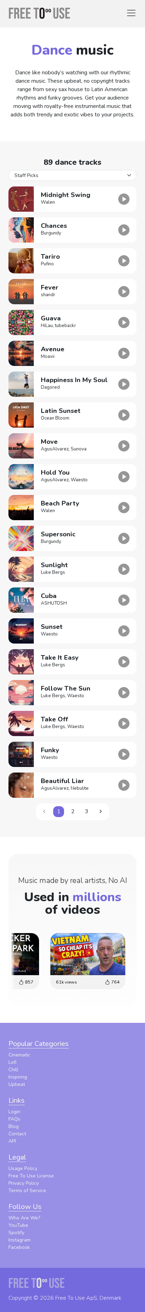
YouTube (18, 1225)
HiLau (47, 325)
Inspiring (17, 1077)
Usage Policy (22, 1168)
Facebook (19, 1247)
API (12, 1141)
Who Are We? (24, 1218)
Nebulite (80, 788)
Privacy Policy (23, 1183)
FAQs (14, 1119)
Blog (13, 1126)
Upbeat (16, 1084)
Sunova (79, 449)
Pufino (47, 264)
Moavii (48, 356)
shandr (48, 295)
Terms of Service (27, 1190)
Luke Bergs (53, 572)
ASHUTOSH (54, 603)
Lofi (12, 1062)
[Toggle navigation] (131, 13)
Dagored (50, 387)
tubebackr (65, 325)
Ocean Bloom (55, 418)
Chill (13, 1069)
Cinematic (19, 1055)
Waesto (79, 480)
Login (14, 1111)
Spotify (16, 1232)
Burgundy (51, 233)
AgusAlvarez (55, 449)
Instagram (19, 1240)
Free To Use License (31, 1175)
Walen (48, 202)
